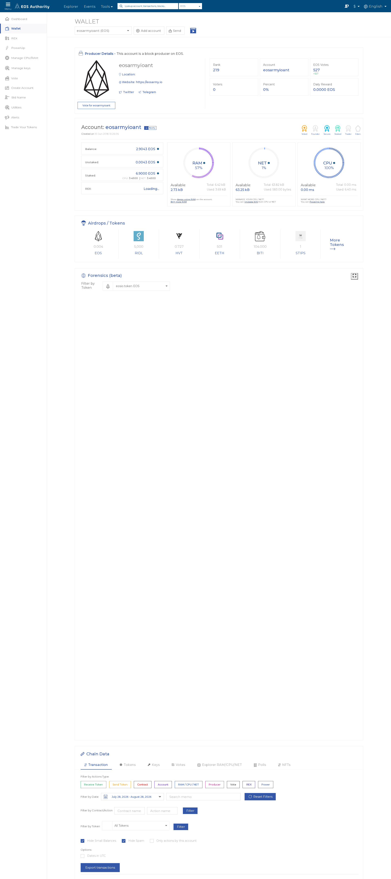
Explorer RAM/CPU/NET (221, 765)
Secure (327, 134)
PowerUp (18, 48)
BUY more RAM (179, 202)
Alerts (15, 117)
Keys (155, 765)
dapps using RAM (186, 199)
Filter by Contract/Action (97, 810)
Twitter (128, 92)
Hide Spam (136, 841)
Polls (261, 765)
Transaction (97, 765)
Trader (348, 134)
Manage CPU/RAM (24, 58)
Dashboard (19, 19)
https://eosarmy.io (149, 82)
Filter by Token (88, 286)
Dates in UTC (96, 856)
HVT (179, 253)
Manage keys (20, 68)
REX (14, 38)
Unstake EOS (251, 201)
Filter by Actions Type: (95, 776)
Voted (304, 134)
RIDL (139, 253)
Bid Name (18, 97)
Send (177, 31)
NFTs (286, 765)
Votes (180, 765)
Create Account (22, 88)
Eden (358, 134)
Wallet (16, 28)
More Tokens (336, 242)
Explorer (71, 7)
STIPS (300, 253)
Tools (105, 7)
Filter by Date (90, 796)
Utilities (16, 107)
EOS (182, 6)
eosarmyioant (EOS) (93, 31)
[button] (136, 286)
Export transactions (100, 867)
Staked (337, 134)
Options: (86, 849)
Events (89, 7)
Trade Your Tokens (24, 127)
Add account (151, 31)
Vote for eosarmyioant (96, 105)
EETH (219, 253)
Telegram (149, 92)
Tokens (129, 765)
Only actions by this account (176, 841)
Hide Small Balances (101, 841)
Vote (14, 78)
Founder (315, 134)
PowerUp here (317, 201)
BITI (260, 253)
